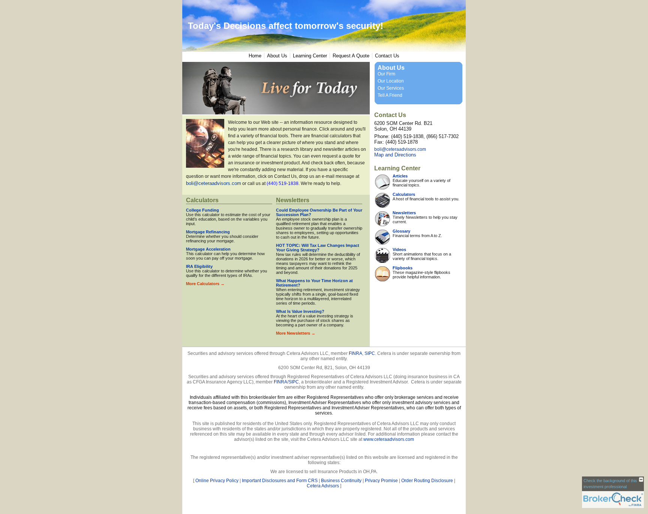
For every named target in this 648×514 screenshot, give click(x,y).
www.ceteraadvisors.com (388, 439)
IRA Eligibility (199, 266)
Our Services (391, 88)
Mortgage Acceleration (208, 249)
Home (255, 56)
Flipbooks (402, 268)
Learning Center (310, 56)
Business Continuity (341, 480)
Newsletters (292, 200)
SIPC (369, 353)
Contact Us (387, 56)
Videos (399, 249)
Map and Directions (395, 155)
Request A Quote (351, 56)
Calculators (202, 200)
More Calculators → (205, 283)
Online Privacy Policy (216, 480)
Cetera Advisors (323, 485)
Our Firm (386, 74)
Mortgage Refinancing (208, 232)
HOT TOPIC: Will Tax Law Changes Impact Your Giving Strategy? (317, 247)
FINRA (355, 353)
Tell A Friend (390, 95)
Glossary (401, 231)
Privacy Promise (381, 480)
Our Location (391, 81)
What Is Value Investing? (300, 311)
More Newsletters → (295, 333)
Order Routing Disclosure (427, 480)
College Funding (202, 210)
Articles (400, 176)
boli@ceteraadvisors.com (213, 183)
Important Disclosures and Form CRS (280, 480)
